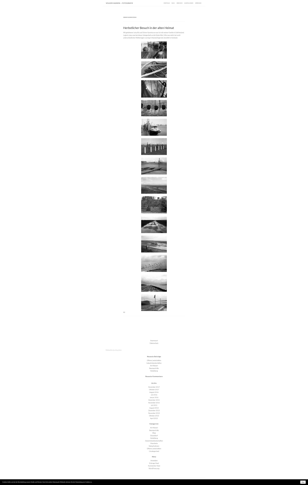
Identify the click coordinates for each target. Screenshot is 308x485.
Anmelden (154, 460)
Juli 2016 (154, 395)
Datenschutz (154, 343)
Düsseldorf (154, 435)
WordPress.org (154, 468)
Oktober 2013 (154, 416)
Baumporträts (154, 368)
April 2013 (154, 418)
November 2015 (154, 403)
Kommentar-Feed (154, 466)
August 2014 (154, 408)
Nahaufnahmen (154, 446)
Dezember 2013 (154, 410)
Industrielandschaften (154, 363)
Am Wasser (154, 366)
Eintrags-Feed (154, 463)
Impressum (154, 340)
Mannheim (154, 443)
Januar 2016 (154, 397)
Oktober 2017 (154, 389)
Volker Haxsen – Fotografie (119, 3)
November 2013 (154, 413)
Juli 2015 (154, 405)
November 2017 (154, 387)
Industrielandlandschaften (154, 441)
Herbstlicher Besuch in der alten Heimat (148, 28)
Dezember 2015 (154, 400)
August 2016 (154, 392)
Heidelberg (154, 371)
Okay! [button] (303, 482)
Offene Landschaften (154, 360)
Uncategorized (154, 451)
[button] (92, 482)
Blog (154, 433)
